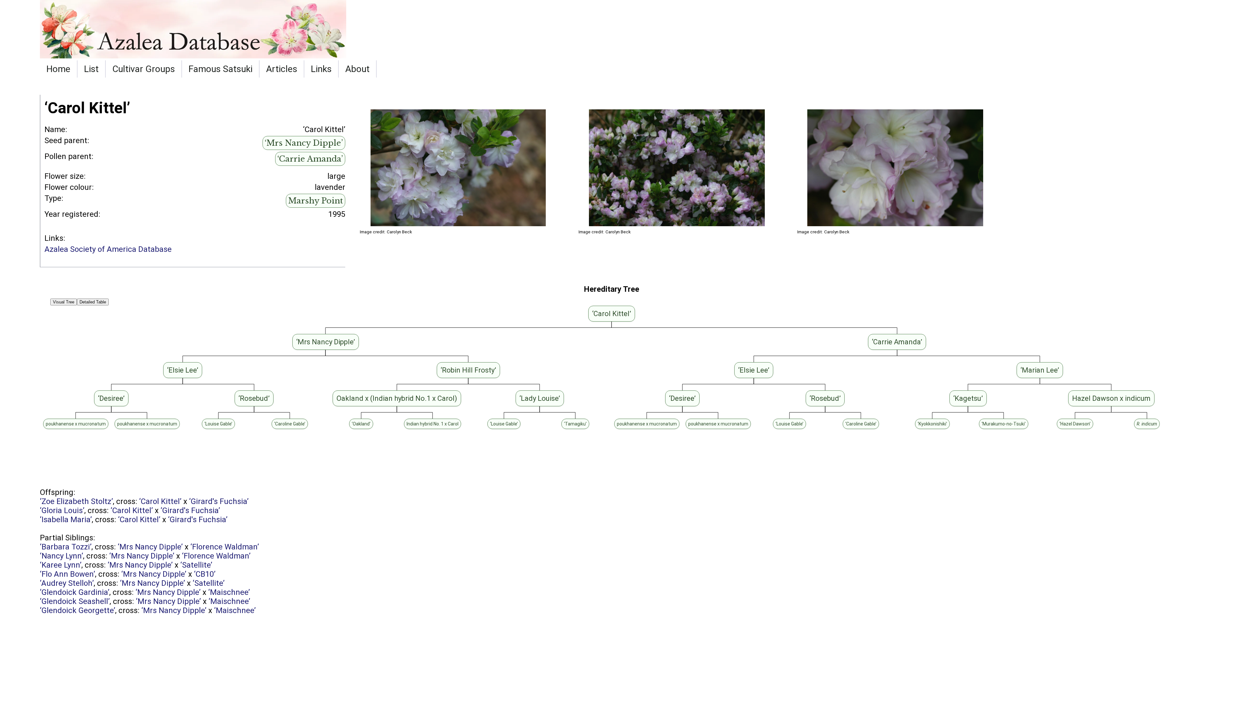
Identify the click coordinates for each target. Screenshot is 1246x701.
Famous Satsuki (220, 69)
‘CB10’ (204, 574)
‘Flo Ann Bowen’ (67, 574)
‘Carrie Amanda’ (310, 159)
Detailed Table (92, 302)
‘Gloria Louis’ (62, 510)
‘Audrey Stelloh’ (67, 583)
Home (58, 69)
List (91, 69)
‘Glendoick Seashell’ (75, 601)
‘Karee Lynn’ (60, 565)
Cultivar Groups (143, 69)
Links (321, 69)
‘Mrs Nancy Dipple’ (304, 143)
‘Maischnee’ (229, 592)
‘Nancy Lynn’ (61, 555)
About (357, 69)
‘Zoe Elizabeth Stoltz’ (76, 501)
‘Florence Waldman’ (224, 546)
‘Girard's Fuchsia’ (219, 501)
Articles (281, 69)
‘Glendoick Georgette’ (77, 610)
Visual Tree (63, 302)
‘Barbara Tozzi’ (66, 546)
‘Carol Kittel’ (160, 501)
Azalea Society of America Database (108, 249)
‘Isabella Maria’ (66, 519)
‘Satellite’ (196, 565)
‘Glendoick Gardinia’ (74, 592)
